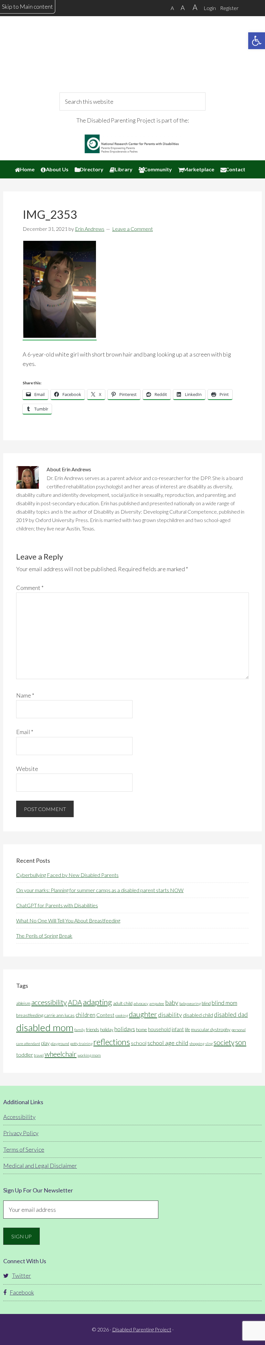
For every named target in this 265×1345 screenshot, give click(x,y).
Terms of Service (23, 1149)
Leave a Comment (132, 229)
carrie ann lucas (59, 1015)
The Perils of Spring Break (44, 936)
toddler (24, 1054)
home (141, 1029)
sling (209, 1043)
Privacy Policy (20, 1133)
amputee (156, 1003)
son (240, 1042)
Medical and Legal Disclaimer (40, 1165)
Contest (105, 1015)
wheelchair (61, 1054)
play (45, 1043)
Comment (30, 587)
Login (210, 8)
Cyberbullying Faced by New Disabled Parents (67, 875)
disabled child (198, 1015)
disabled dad (231, 1014)
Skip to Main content (27, 6)
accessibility (49, 1002)
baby (171, 1002)
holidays (124, 1029)
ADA (75, 1002)
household (159, 1029)
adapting (97, 1002)
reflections (111, 1042)
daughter (143, 1014)
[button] (256, 40)
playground (59, 1043)
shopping (196, 1043)
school (138, 1043)
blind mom (224, 1002)
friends (92, 1029)
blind (206, 1003)
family (79, 1029)
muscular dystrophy (210, 1029)
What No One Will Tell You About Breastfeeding (68, 920)
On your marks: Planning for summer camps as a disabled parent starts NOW (100, 890)
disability (170, 1014)
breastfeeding (29, 1015)
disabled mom (44, 1027)
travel (39, 1055)
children (85, 1014)
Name (25, 695)
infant (178, 1029)
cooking (121, 1015)
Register (229, 8)
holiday (106, 1029)
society (224, 1042)
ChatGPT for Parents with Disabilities (57, 905)
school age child (167, 1042)
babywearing (190, 1003)
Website (27, 768)
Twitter (21, 1275)
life (187, 1029)
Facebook (22, 1292)
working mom (89, 1055)
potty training (81, 1043)
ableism (23, 1003)
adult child (122, 1003)
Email (24, 731)
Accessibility (19, 1116)
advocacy (140, 1003)
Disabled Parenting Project (132, 60)
